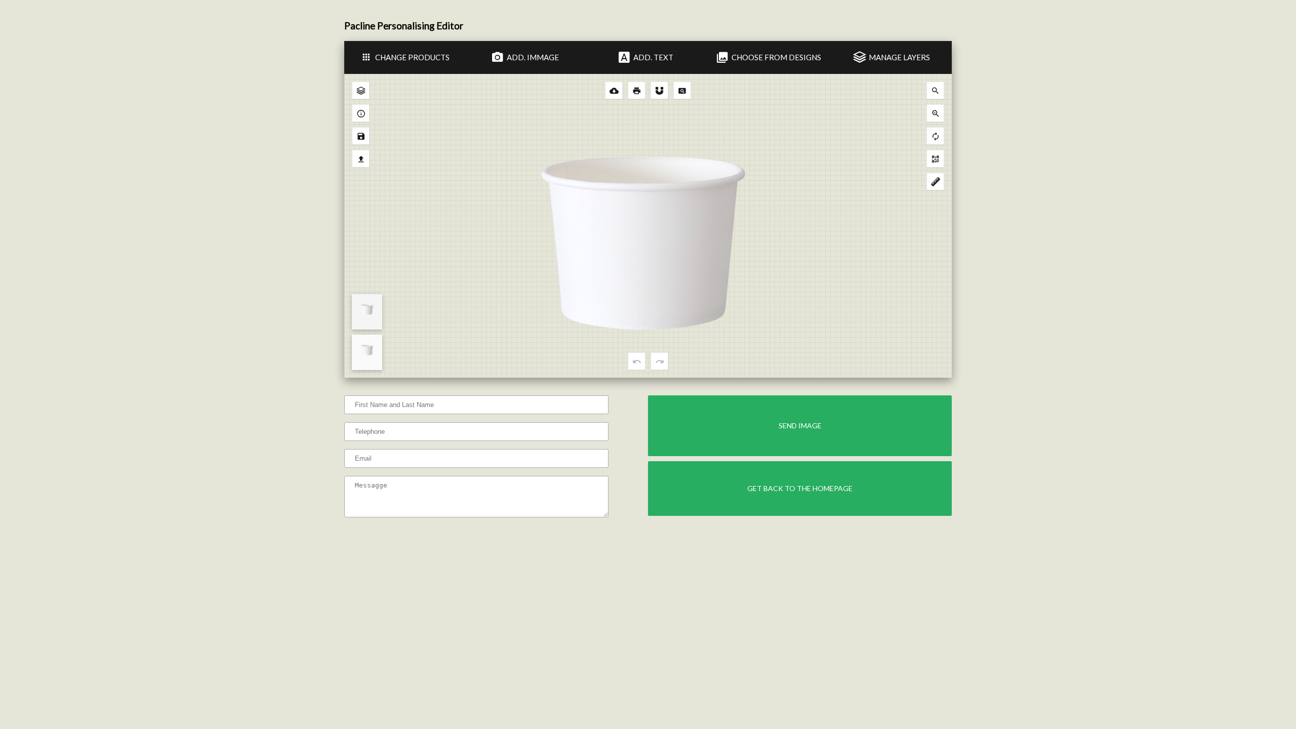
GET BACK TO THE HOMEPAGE (800, 488)
